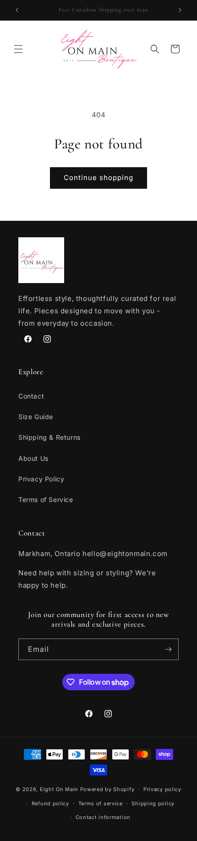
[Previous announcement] (17, 10)
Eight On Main (59, 789)
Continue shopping (98, 177)
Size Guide (35, 416)
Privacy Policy (41, 479)
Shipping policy (153, 803)
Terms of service (100, 803)
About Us (33, 458)
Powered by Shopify (107, 789)
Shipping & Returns (49, 437)
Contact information (103, 817)
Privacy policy (162, 789)
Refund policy (50, 803)
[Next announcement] (180, 10)
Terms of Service (45, 499)
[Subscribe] (168, 649)
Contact (31, 396)
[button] (18, 49)
